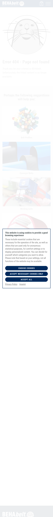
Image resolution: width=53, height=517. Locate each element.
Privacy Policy (11, 284)
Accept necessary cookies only (26, 274)
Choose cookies (26, 268)
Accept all (26, 279)
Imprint (22, 284)
